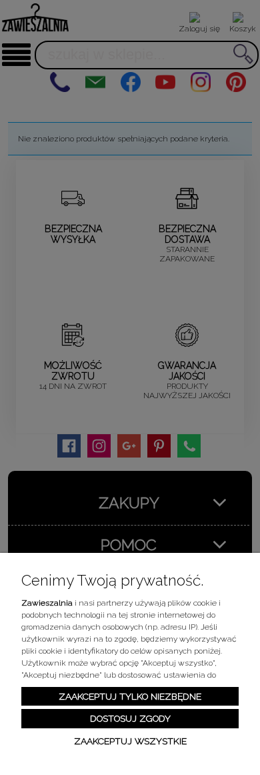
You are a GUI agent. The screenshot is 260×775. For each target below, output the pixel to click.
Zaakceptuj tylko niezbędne (130, 696)
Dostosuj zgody (130, 718)
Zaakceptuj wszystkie (130, 741)
